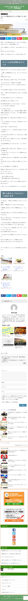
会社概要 (8, 596)
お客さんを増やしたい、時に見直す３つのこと (11, 560)
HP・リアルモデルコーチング (7, 556)
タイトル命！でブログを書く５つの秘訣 (19, 268)
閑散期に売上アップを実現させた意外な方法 (11, 553)
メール (3, 386)
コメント (4, 370)
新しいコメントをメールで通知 (10, 399)
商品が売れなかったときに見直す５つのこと (11, 563)
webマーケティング (5, 576)
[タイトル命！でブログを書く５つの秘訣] (19, 261)
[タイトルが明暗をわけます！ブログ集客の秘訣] (6, 261)
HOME (4, 596)
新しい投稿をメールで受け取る (10, 402)
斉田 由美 (14, 312)
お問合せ (23, 596)
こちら (17, 44)
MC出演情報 (11, 569)
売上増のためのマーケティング (8, 592)
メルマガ (3, 589)
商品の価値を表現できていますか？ (20, 445)
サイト (3, 391)
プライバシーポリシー (15, 596)
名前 (3, 382)
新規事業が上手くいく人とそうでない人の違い (11, 550)
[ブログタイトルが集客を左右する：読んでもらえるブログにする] (6, 277)
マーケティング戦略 (5, 409)
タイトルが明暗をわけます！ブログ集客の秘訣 (6, 268)
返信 (24, 363)
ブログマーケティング (6, 583)
